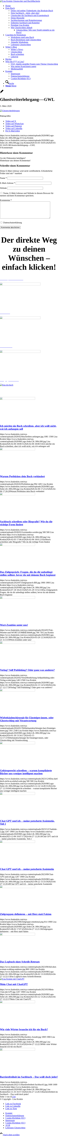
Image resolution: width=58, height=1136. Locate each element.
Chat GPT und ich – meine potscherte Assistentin (27, 869)
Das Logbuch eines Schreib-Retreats (20, 961)
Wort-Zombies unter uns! (14, 625)
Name (3, 178)
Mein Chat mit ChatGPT (14, 984)
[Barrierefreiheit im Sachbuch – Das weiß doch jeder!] (17, 1050)
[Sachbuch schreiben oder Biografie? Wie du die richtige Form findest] (17, 494)
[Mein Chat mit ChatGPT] (12, 979)
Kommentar (6, 200)
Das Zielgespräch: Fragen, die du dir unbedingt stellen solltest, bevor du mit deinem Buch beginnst (27, 573)
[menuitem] (31, 6)
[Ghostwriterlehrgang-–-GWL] (1, 93)
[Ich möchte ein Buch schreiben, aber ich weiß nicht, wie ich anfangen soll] (17, 399)
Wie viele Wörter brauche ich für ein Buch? (24, 1029)
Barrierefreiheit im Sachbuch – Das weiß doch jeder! (29, 1076)
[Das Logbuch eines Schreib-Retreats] (17, 935)
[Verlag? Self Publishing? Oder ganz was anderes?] (17, 643)
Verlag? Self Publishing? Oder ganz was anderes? (27, 670)
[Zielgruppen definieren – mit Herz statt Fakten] (17, 887)
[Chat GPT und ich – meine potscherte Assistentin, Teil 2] (17, 794)
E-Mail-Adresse (7, 183)
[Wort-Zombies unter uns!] (17, 598)
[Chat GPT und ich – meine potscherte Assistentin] (17, 842)
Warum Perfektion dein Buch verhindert (22, 476)
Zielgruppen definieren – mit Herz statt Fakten (25, 914)
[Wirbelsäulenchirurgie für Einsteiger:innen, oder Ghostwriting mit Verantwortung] (17, 691)
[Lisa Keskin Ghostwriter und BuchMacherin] (20, 1)
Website (3, 188)
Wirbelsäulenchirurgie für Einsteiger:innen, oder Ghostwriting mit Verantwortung (27, 719)
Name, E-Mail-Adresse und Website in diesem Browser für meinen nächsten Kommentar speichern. (26, 194)
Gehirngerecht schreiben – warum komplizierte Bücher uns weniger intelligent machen (26, 772)
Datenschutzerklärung (12, 222)
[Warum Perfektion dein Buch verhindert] (17, 449)
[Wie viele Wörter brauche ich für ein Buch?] (17, 1002)
